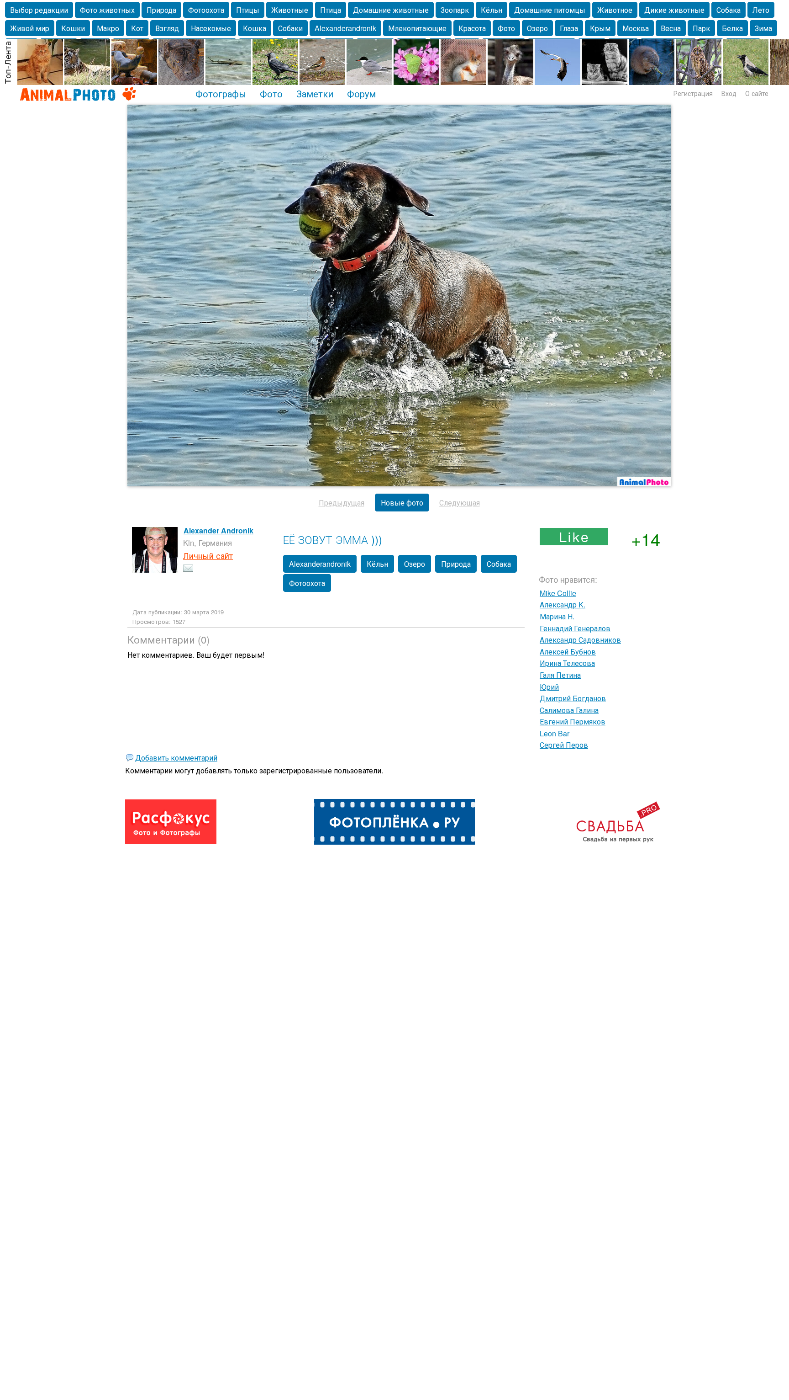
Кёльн (491, 10)
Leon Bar (554, 733)
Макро (108, 28)
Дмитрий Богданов (573, 698)
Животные (289, 10)
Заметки (314, 93)
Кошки (73, 28)
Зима (763, 28)
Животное (614, 10)
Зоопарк (455, 10)
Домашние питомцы (549, 10)
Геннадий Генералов (575, 628)
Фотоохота (206, 10)
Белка (732, 28)
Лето (760, 10)
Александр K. (562, 604)
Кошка (254, 28)
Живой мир (29, 28)
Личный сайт (208, 555)
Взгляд (167, 28)
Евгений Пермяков (572, 721)
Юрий (549, 686)
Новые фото (402, 502)
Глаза (569, 28)
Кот (137, 28)
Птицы (247, 10)
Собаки (290, 28)
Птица (330, 10)
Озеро (537, 28)
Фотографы (220, 93)
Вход (728, 93)
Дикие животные (674, 10)
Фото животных (107, 10)
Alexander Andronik (218, 530)
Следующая (459, 502)
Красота (472, 28)
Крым (600, 28)
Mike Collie (558, 593)
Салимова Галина (569, 710)
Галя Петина (560, 675)
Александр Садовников (580, 639)
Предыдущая (341, 502)
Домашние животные (391, 10)
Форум (361, 93)
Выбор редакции (39, 10)
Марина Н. (557, 616)
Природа (161, 10)
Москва (635, 28)
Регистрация (693, 93)
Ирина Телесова (567, 663)
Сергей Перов (564, 745)
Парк (701, 28)
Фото (506, 28)
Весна (671, 28)
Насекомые (211, 28)
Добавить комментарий (176, 757)
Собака (728, 10)
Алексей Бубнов (568, 651)
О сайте (756, 93)
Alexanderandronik (345, 28)
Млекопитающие (417, 28)
